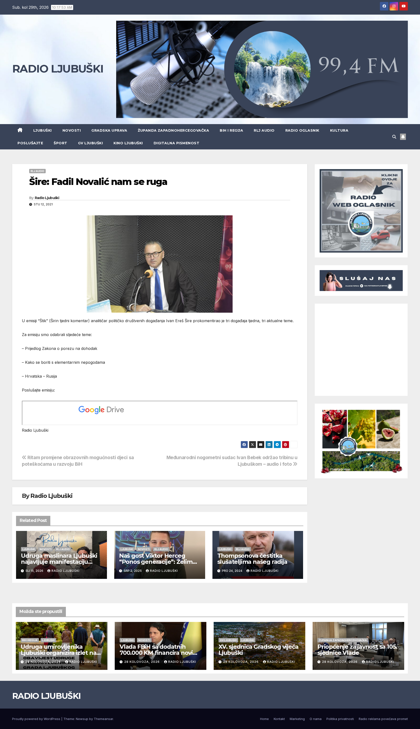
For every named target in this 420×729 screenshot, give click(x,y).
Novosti (71, 130)
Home (264, 719)
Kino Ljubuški (128, 143)
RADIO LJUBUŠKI (57, 68)
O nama (316, 719)
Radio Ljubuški (47, 198)
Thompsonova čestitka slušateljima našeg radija (252, 558)
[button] (394, 136)
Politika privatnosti (340, 719)
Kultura (339, 130)
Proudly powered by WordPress (36, 719)
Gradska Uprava (109, 130)
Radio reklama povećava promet (383, 719)
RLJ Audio (264, 130)
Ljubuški (42, 130)
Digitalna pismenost (177, 143)
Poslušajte (30, 143)
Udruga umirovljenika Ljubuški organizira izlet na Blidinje (58, 652)
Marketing (297, 719)
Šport (60, 143)
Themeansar (103, 719)
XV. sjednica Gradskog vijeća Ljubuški (258, 649)
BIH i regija (231, 130)
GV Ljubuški (90, 143)
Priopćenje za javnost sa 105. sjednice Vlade (357, 649)
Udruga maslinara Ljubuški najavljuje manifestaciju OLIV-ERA (59, 561)
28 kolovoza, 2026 (43, 662)
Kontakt (279, 719)
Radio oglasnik (302, 130)
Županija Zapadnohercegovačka (173, 130)
